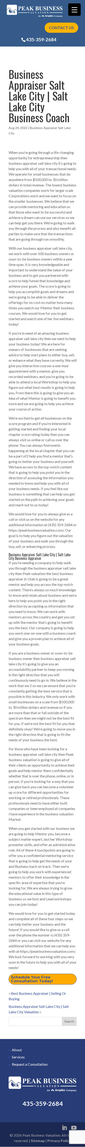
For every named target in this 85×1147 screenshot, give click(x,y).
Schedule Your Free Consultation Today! (32, 979)
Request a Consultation (30, 1064)
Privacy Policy (59, 1140)
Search (69, 1021)
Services (18, 1057)
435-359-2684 (41, 39)
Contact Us (61, 27)
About (17, 1050)
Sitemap (38, 1140)
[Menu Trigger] (74, 9)
